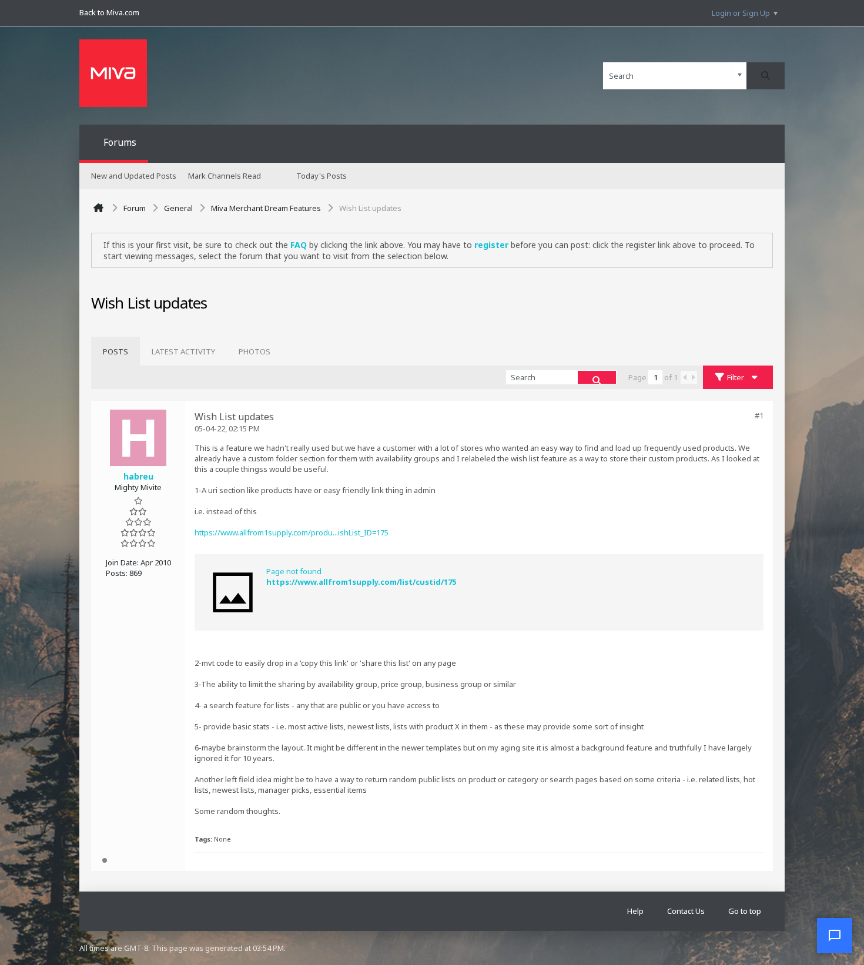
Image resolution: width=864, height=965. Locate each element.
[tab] (115, 351)
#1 (759, 415)
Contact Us (686, 911)
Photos (254, 351)
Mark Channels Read (224, 175)
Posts (115, 351)
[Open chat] (834, 935)
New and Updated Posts (133, 175)
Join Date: (122, 562)
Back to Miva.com (109, 12)
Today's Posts (321, 175)
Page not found (294, 571)
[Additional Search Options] (739, 75)
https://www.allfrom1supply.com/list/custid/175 (361, 582)
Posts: (117, 573)
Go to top (744, 911)
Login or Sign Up (741, 13)
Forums (119, 142)
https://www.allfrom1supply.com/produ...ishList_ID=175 (292, 532)
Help (635, 911)
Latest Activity (183, 351)
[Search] (765, 75)
